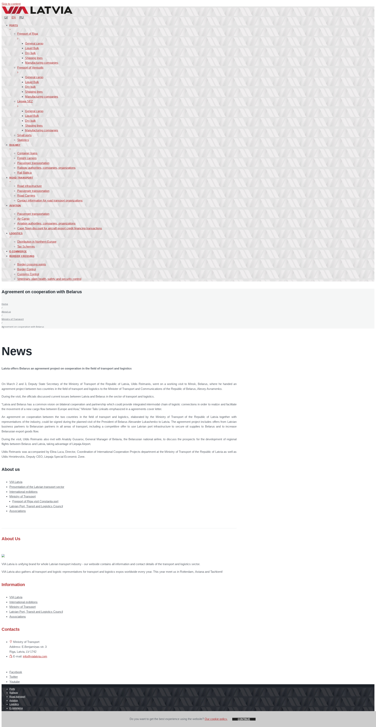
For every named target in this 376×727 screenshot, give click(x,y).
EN (14, 17)
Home (5, 303)
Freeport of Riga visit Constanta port (35, 501)
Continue (244, 719)
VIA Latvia (15, 482)
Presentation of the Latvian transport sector (36, 486)
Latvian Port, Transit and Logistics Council (36, 506)
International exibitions (23, 491)
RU (21, 17)
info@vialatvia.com (35, 656)
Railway (13, 692)
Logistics (14, 704)
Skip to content (11, 3)
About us (6, 311)
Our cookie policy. (216, 719)
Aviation (13, 700)
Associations (17, 511)
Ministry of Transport (13, 319)
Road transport (17, 696)
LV (6, 17)
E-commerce (16, 708)
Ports (12, 689)
